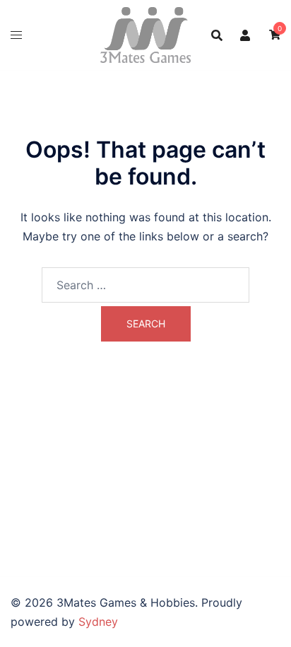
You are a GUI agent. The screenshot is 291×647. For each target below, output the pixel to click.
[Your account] (245, 34)
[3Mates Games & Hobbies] (145, 34)
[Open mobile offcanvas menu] (16, 35)
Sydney (98, 621)
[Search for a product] (216, 35)
